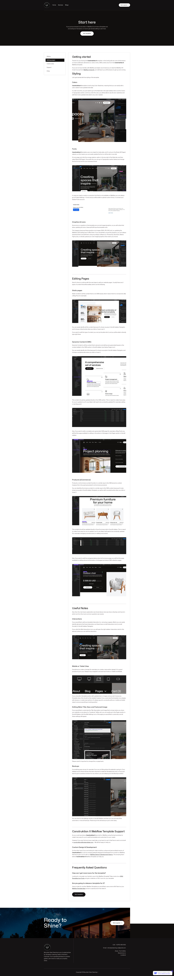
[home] (47, 5)
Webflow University (89, 69)
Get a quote (124, 5)
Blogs (67, 5)
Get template (87, 33)
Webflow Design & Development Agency (101, 854)
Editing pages (51, 60)
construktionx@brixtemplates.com (83, 842)
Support (49, 67)
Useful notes (50, 63)
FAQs (48, 71)
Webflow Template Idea (78, 888)
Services (60, 5)
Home (54, 5)
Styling (49, 56)
